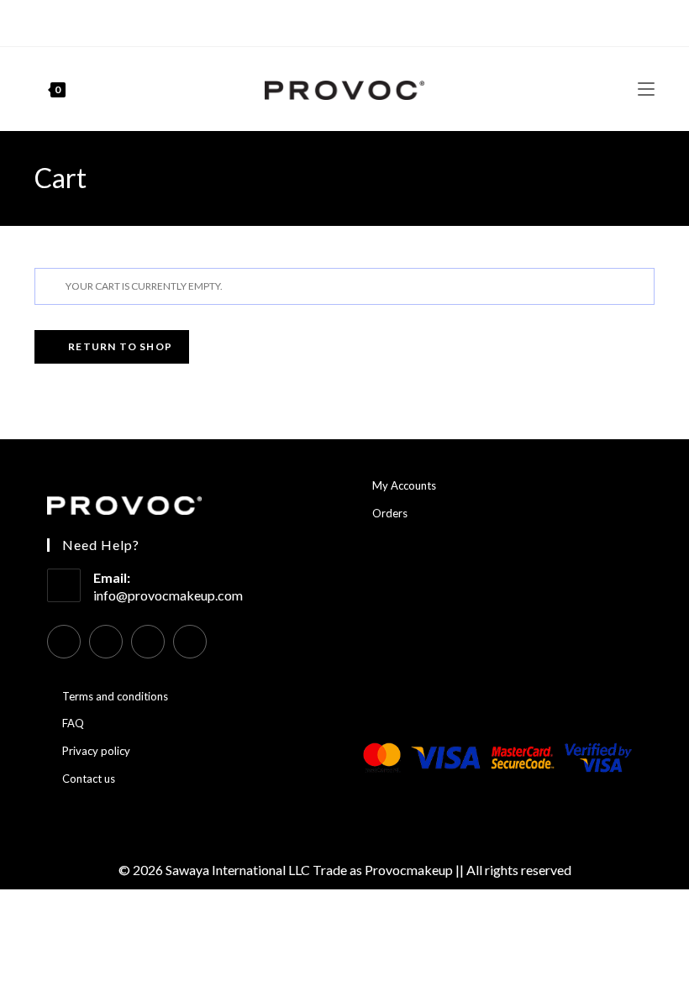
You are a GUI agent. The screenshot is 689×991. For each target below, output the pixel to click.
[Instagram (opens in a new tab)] (332, 21)
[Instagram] (106, 641)
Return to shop (119, 346)
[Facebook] (64, 641)
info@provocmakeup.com (168, 595)
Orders (390, 513)
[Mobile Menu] (646, 88)
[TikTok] (190, 641)
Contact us (88, 778)
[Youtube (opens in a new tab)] (351, 21)
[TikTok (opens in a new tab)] (371, 21)
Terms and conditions (115, 696)
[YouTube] (148, 641)
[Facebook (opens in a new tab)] (315, 21)
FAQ (73, 723)
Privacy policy (96, 751)
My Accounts (404, 485)
